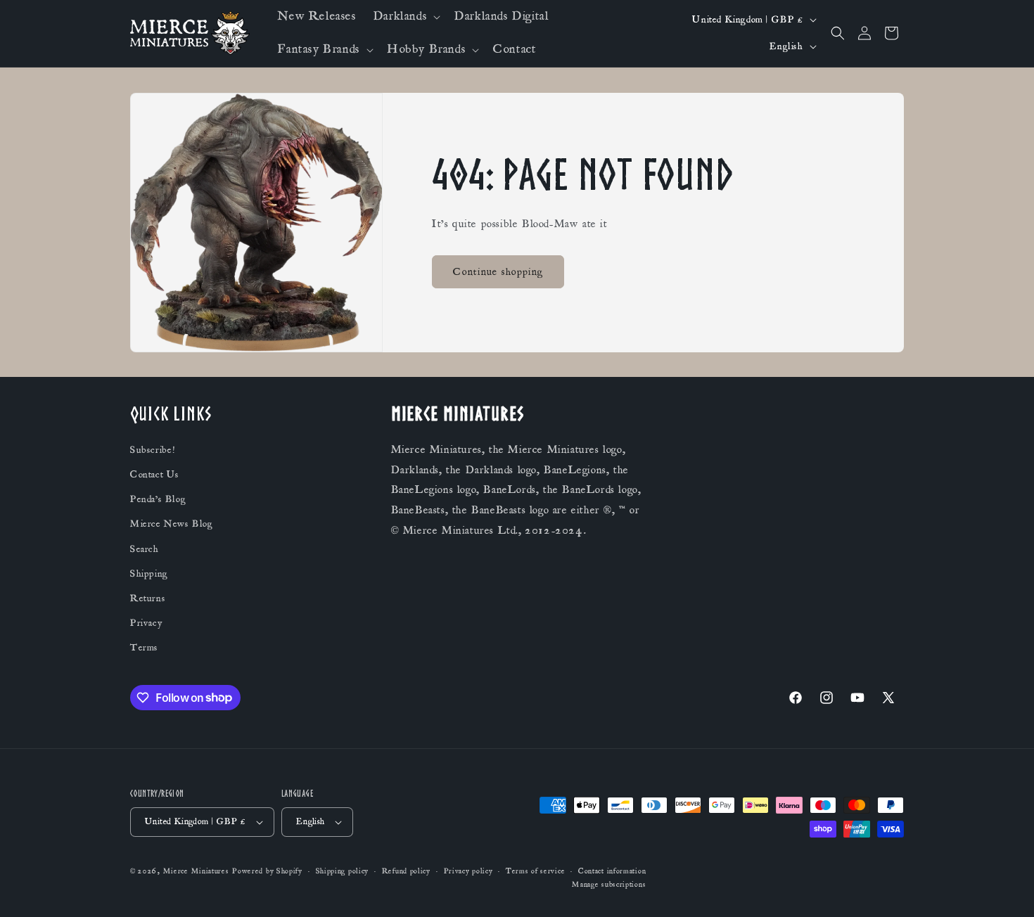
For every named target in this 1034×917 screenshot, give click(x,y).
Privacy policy (468, 871)
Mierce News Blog (171, 524)
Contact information (612, 871)
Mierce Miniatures (196, 871)
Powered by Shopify (267, 871)
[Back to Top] (1006, 889)
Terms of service (535, 871)
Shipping (149, 573)
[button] (405, 16)
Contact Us (154, 474)
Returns (147, 598)
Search (144, 549)
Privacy (146, 623)
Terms (144, 647)
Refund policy (406, 871)
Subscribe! (152, 450)
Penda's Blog (158, 499)
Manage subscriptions (609, 885)
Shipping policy (342, 871)
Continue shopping (498, 271)
